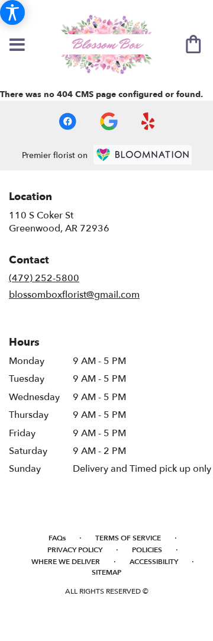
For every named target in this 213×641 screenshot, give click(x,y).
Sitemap (106, 572)
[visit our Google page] (109, 121)
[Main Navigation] (17, 45)
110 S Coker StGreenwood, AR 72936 (59, 222)
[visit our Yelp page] (148, 121)
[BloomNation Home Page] (142, 155)
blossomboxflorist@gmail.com (74, 294)
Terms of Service (128, 538)
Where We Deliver (65, 561)
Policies (147, 550)
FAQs (57, 538)
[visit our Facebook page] (67, 121)
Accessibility (154, 561)
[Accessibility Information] (12, 12)
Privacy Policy (74, 550)
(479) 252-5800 (44, 278)
